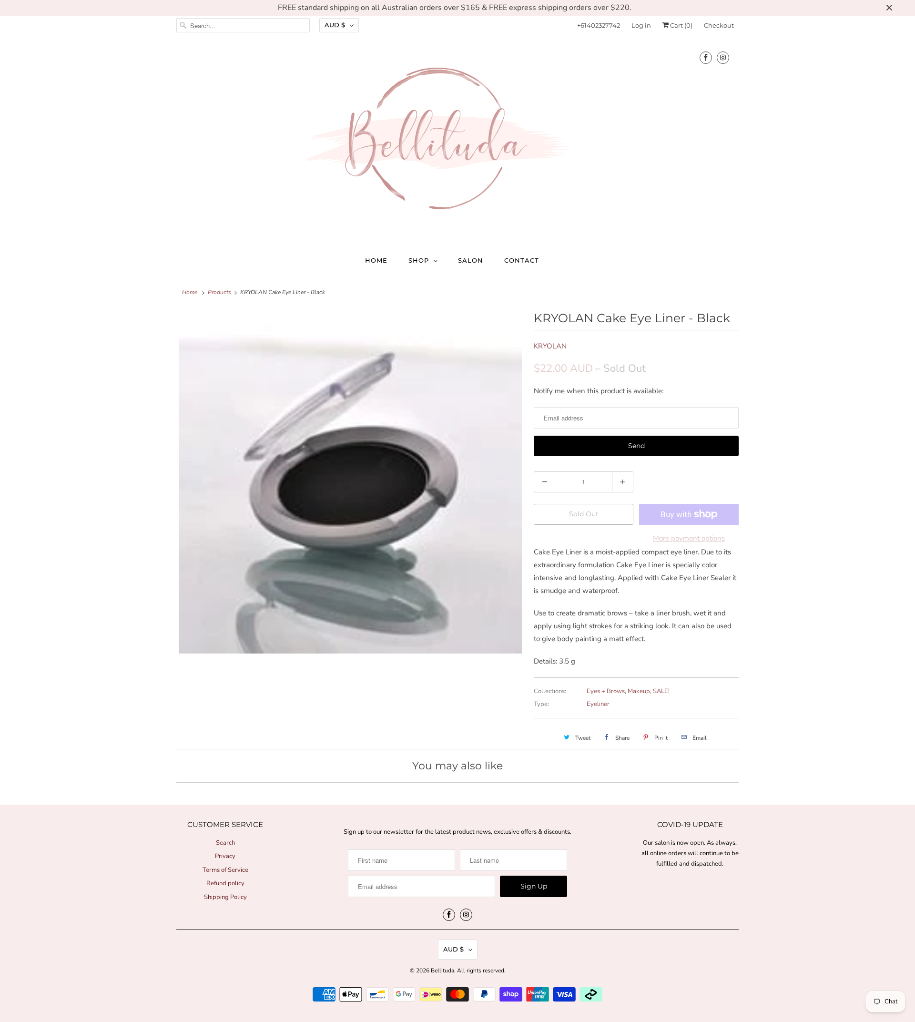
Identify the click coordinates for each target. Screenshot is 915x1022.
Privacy (225, 856)
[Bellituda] (457, 141)
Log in (641, 25)
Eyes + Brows (606, 691)
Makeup (639, 691)
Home (376, 260)
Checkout (719, 25)
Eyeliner (598, 704)
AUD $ (335, 25)
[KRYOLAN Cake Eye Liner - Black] (350, 482)
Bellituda (442, 970)
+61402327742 (598, 25)
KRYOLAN (550, 346)
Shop (418, 260)
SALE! (661, 691)
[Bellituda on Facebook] (706, 57)
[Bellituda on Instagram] (723, 57)
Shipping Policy (225, 897)
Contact (521, 260)
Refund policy (225, 883)
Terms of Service (225, 870)
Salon (470, 260)
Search (225, 842)
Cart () (680, 25)
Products (219, 292)
